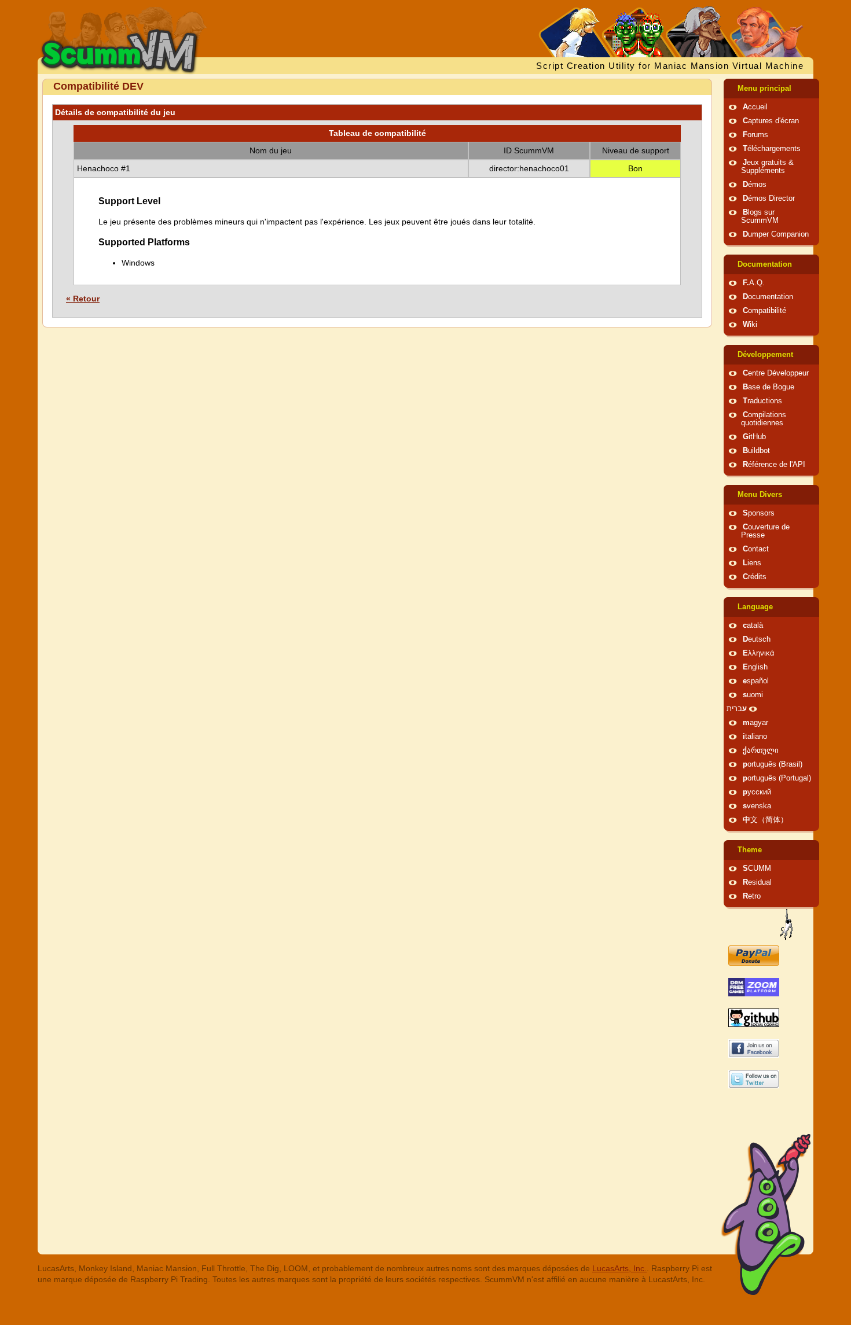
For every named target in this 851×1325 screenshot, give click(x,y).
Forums (755, 135)
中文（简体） (765, 820)
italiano (755, 737)
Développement (765, 355)
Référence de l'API (774, 465)
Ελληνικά (759, 653)
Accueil (755, 107)
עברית (737, 709)
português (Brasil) (772, 764)
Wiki (750, 325)
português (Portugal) (777, 778)
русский (757, 792)
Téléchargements (772, 149)
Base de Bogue (768, 387)
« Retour (83, 298)
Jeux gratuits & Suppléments (767, 167)
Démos (754, 185)
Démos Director (769, 198)
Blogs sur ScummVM (760, 216)
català (753, 625)
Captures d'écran (771, 121)
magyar (755, 723)
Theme (750, 850)
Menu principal (764, 88)
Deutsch (757, 639)
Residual (757, 882)
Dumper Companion (776, 234)
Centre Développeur (776, 373)
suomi (753, 695)
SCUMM (757, 868)
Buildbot (756, 451)
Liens (752, 563)
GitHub (754, 437)
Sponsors (759, 513)
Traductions (762, 401)
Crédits (754, 577)
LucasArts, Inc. (619, 1268)
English (755, 667)
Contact (756, 549)
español (756, 681)
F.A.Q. (754, 283)
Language (755, 607)
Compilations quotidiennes (763, 419)
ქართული (761, 750)
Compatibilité (764, 311)
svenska (757, 806)
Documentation (765, 264)
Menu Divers (760, 495)
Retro (752, 896)
